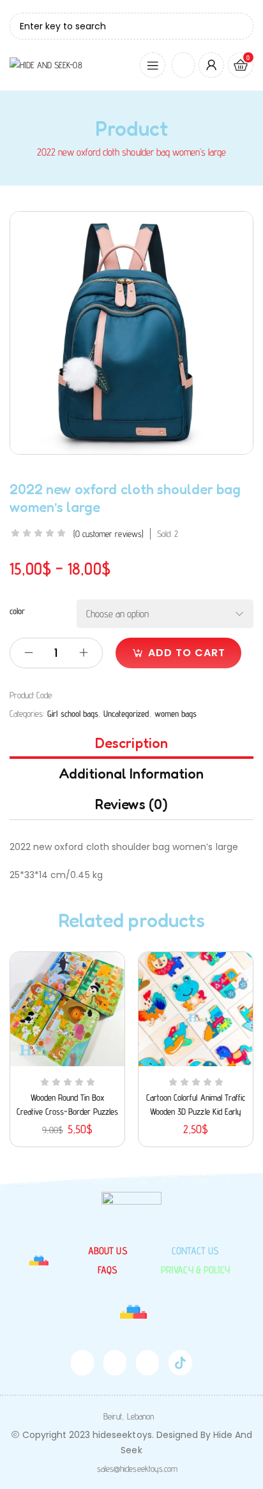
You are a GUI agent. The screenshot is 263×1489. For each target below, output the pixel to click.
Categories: (27, 713)
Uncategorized (126, 713)
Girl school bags (72, 713)
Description (131, 743)
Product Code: (31, 695)
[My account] (211, 65)
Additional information (131, 773)
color (17, 611)
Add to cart (186, 652)
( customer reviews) (108, 534)
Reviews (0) (131, 804)
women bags (175, 713)
